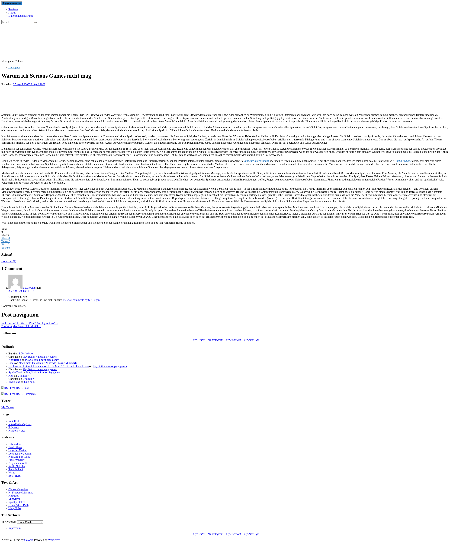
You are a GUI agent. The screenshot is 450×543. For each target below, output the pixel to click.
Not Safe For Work (19, 456)
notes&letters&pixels (19, 424)
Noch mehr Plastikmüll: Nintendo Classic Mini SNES (48, 362)
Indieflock (14, 421)
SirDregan (29, 287)
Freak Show (15, 447)
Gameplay (14, 67)
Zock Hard (14, 475)
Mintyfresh (14, 498)
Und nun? (23, 375)
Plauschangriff (16, 459)
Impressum (14, 527)
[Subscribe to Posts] (8, 387)
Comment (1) (8, 261)
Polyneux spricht (17, 463)
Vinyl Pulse (14, 508)
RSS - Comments (26, 393)
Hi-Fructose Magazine (20, 492)
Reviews (13, 9)
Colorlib (28, 539)
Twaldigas (14, 381)
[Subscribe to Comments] (8, 393)
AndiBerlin (14, 359)
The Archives (8, 521)
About (11, 12)
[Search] (35, 22)
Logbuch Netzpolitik (19, 453)
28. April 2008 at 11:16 (21, 290)
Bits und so (14, 444)
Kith (10, 375)
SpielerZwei (15, 372)
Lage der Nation (17, 450)
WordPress (54, 539)
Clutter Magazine (18, 489)
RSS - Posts (22, 387)
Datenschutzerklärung (20, 15)
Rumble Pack (15, 469)
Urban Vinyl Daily (18, 505)
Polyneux (13, 427)
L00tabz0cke (26, 353)
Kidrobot (13, 495)
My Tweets (7, 407)
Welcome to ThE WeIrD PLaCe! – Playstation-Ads (29, 323)
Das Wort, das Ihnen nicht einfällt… (21, 326)
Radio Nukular (16, 466)
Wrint (11, 472)
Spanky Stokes (16, 502)
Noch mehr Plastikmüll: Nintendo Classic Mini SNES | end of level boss (48, 366)
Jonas (11, 362)
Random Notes (16, 430)
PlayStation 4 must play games (40, 356)
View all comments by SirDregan (81, 299)
